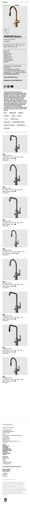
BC (18, 157)
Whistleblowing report (8, 427)
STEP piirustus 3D (8, 59)
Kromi (5, 113)
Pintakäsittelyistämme (8, 431)
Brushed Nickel (21, 125)
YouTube (4, 474)
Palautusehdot (6, 438)
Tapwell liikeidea (6, 430)
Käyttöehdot (5, 440)
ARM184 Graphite (7, 188)
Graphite (16, 5)
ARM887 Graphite (7, 155)
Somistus (5, 451)
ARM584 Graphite (7, 316)
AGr (9, 253)
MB (6, 157)
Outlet (4, 454)
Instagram (5, 473)
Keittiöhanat (5, 446)
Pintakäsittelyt (6, 453)
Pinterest (4, 476)
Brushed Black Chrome (18, 122)
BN (12, 158)
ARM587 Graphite (7, 348)
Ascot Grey (7, 128)
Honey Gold (7, 122)
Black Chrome (14, 119)
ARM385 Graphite (7, 378)
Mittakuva (6, 52)
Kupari (13, 116)
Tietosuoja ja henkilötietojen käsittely (12, 435)
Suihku (4, 444)
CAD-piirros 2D (8, 56)
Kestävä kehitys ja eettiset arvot (10, 441)
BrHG (8, 158)
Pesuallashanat (6, 449)
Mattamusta (12, 113)
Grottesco (6, 116)
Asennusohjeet (8, 53)
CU (12, 157)
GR (15, 158)
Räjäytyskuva (7, 55)
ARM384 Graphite (7, 283)
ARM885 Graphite (7, 250)
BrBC (4, 158)
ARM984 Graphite (7, 221)
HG (21, 157)
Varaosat (6, 62)
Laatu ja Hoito (6, 433)
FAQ (3, 434)
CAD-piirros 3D (8, 57)
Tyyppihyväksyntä (8, 60)
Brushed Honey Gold (9, 125)
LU (9, 157)
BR (15, 157)
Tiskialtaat (5, 447)
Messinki (20, 113)
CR (3, 157)
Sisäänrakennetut (7, 450)
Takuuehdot (5, 437)
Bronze (19, 116)
